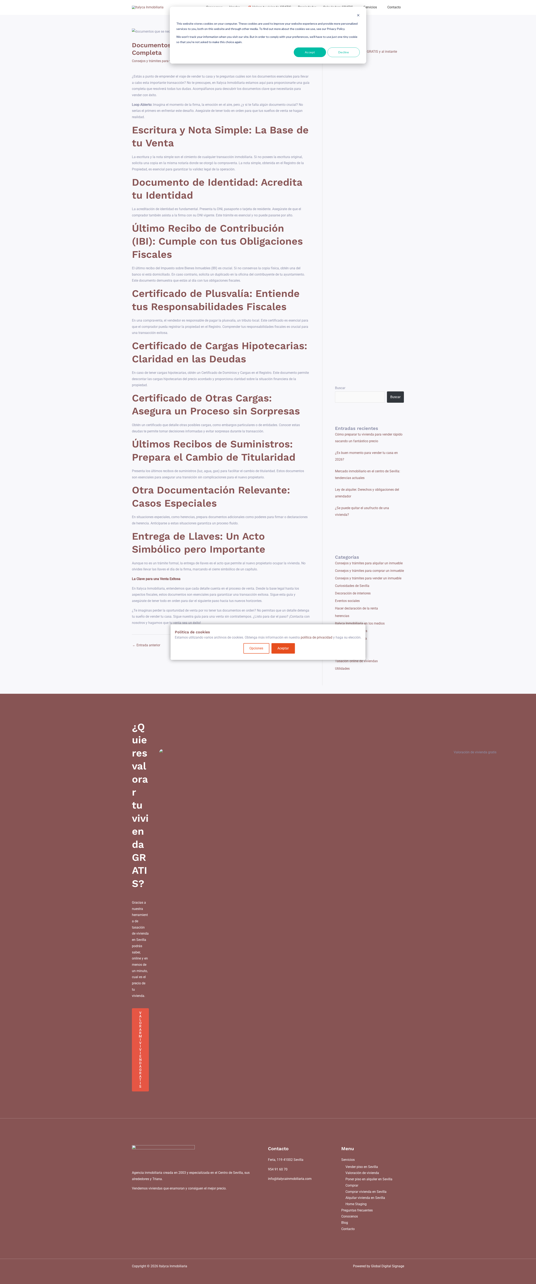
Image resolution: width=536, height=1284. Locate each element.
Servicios (348, 1160)
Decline (343, 52)
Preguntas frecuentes (357, 1210)
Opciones (256, 648)
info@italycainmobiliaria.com (290, 1179)
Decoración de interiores (353, 593)
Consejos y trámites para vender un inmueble (165, 61)
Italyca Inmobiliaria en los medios (360, 623)
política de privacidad (316, 637)
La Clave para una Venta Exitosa (156, 579)
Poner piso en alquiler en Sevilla (368, 1179)
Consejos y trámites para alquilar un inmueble (369, 563)
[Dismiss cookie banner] (358, 15)
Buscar (340, 388)
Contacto (348, 1229)
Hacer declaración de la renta (356, 608)
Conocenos (349, 1216)
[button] (379, 7)
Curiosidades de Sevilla (352, 586)
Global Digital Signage (387, 1266)
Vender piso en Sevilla (361, 1167)
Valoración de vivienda (362, 1173)
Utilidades (342, 669)
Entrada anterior (146, 645)
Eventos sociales (347, 601)
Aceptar (283, 648)
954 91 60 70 (277, 1169)
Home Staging (356, 1204)
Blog (344, 1223)
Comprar (351, 1185)
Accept (310, 52)
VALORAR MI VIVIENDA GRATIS (140, 1050)
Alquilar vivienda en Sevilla (365, 1198)
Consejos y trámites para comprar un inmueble (369, 571)
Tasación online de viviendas (356, 661)
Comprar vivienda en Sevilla (366, 1192)
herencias (342, 616)
